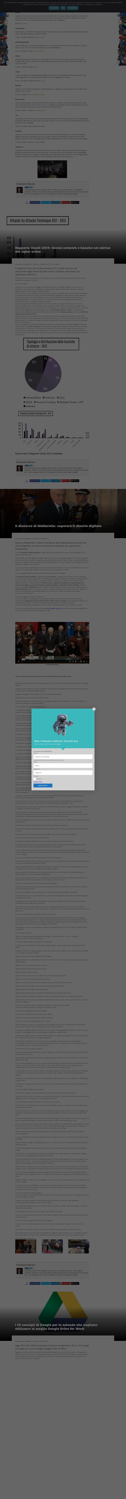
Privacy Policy (37, 782)
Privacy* (36, 776)
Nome (35, 762)
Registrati (42, 785)
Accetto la (39, 779)
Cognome (36, 769)
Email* (35, 753)
